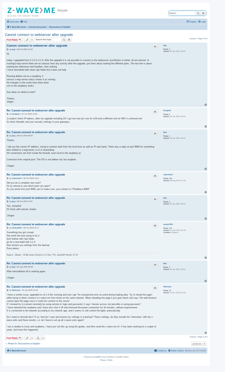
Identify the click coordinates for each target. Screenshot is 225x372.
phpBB (97, 357)
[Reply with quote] (155, 46)
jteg (164, 45)
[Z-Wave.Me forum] (31, 11)
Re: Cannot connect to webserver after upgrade (36, 110)
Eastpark (167, 110)
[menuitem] (23, 22)
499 (170, 178)
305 (170, 228)
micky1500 (168, 224)
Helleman (167, 287)
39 (170, 290)
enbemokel (168, 174)
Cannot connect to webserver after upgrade (39, 35)
